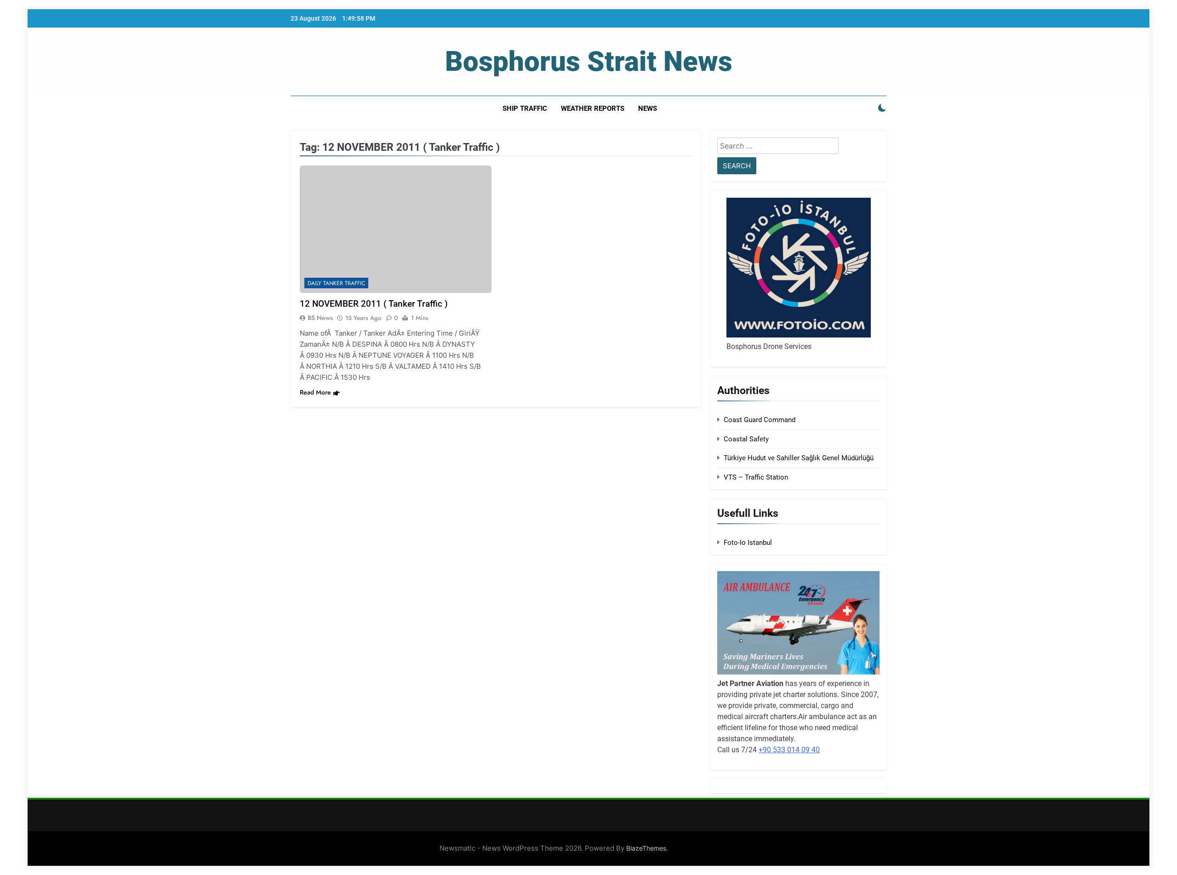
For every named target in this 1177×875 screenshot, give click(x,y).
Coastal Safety (746, 439)
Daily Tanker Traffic (336, 283)
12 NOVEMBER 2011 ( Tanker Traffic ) (374, 303)
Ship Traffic (525, 108)
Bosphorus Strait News (588, 61)
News (647, 108)
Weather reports (592, 108)
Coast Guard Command (759, 420)
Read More (315, 392)
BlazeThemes (646, 848)
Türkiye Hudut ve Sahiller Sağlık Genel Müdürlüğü (799, 458)
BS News (320, 317)
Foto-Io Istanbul (748, 542)
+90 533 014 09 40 (789, 749)
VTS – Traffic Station (756, 477)
